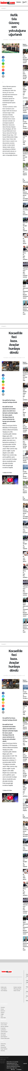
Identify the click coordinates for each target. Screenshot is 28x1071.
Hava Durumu (4, 1023)
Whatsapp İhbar (17, 989)
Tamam (19, 1069)
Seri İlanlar (3, 1035)
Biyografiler (3, 1047)
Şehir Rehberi (4, 1036)
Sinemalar (3, 1033)
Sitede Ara (3, 1043)
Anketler (3, 1045)
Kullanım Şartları (17, 987)
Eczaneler (3, 1028)
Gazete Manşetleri (5, 1038)
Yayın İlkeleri (4, 989)
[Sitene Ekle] (2, 981)
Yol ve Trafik (4, 1024)
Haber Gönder (17, 990)
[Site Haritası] (18, 978)
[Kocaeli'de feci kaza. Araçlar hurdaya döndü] (10, 366)
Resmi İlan (3, 1017)
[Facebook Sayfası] (1, 978)
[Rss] (15, 978)
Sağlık (2, 1014)
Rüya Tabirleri (4, 1049)
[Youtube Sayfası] (10, 978)
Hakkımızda (3, 987)
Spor (2, 1016)
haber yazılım (3, 1067)
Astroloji (3, 1050)
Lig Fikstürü (3, 1029)
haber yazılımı (3, 1064)
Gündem (18, 2)
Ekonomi (3, 1010)
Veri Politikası (4, 990)
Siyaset (2, 1012)
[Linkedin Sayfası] (12, 978)
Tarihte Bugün (4, 1031)
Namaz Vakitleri (4, 1026)
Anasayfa (3, 8)
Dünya (2, 1009)
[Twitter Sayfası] (4, 978)
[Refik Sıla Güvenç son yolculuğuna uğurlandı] (10, 48)
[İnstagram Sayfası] (7, 978)
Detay (13, 1069)
